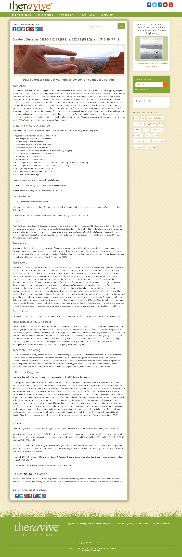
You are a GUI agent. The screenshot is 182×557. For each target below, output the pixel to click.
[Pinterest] (165, 4)
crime (155, 135)
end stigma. (152, 66)
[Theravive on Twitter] (154, 4)
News (83, 14)
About (92, 14)
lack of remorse (159, 141)
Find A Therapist (21, 14)
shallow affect (151, 147)
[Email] (41, 29)
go (121, 26)
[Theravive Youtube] (171, 4)
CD (143, 118)
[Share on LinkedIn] (37, 29)
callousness (138, 147)
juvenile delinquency (155, 118)
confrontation (156, 129)
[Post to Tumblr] (28, 29)
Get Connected (44, 14)
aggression (151, 123)
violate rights (138, 123)
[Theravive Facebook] (149, 4)
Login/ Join (107, 14)
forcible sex (137, 135)
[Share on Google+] (23, 29)
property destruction (141, 141)
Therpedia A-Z (66, 14)
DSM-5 (136, 118)
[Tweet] (19, 29)
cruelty (161, 123)
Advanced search (141, 89)
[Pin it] (32, 29)
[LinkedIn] (160, 4)
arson (147, 135)
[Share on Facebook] (14, 29)
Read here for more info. (91, 551)
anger (145, 129)
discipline (136, 129)
